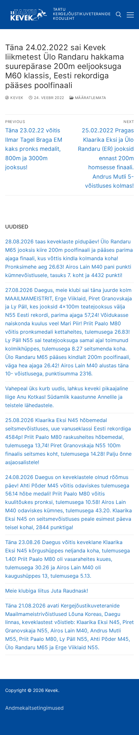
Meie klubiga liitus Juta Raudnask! (46, 590)
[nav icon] (130, 14)
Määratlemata (90, 97)
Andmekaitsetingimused (34, 708)
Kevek (16, 97)
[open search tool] (119, 14)
